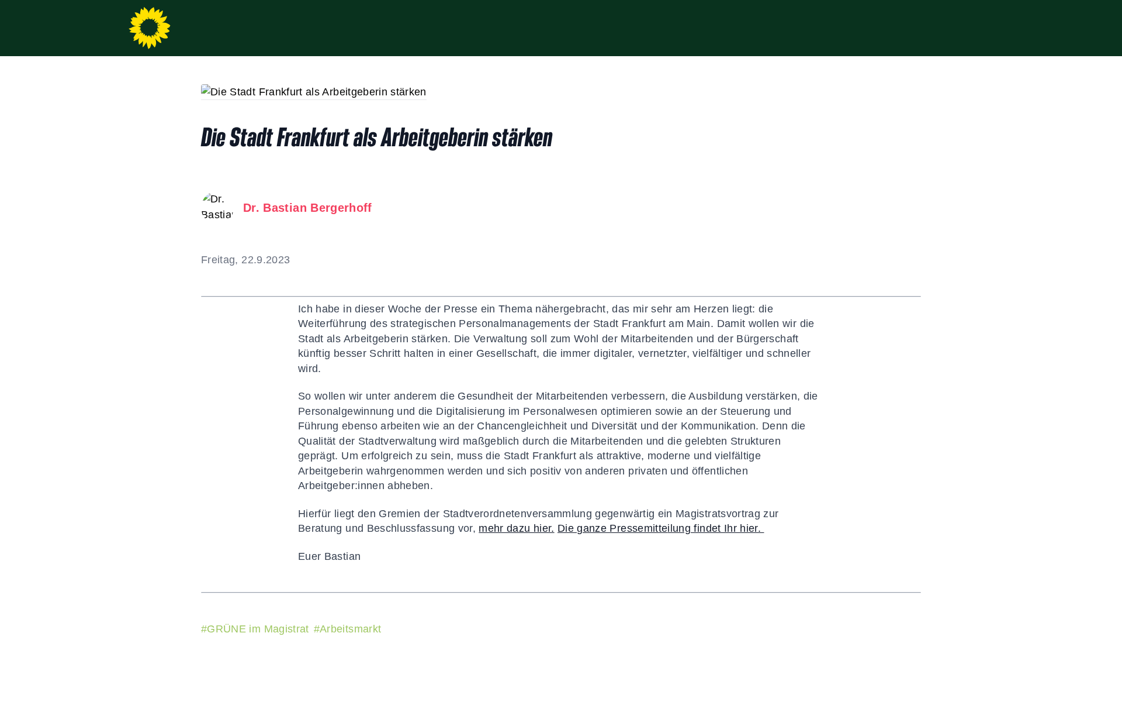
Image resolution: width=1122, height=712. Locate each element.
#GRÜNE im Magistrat (255, 629)
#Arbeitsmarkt (348, 629)
